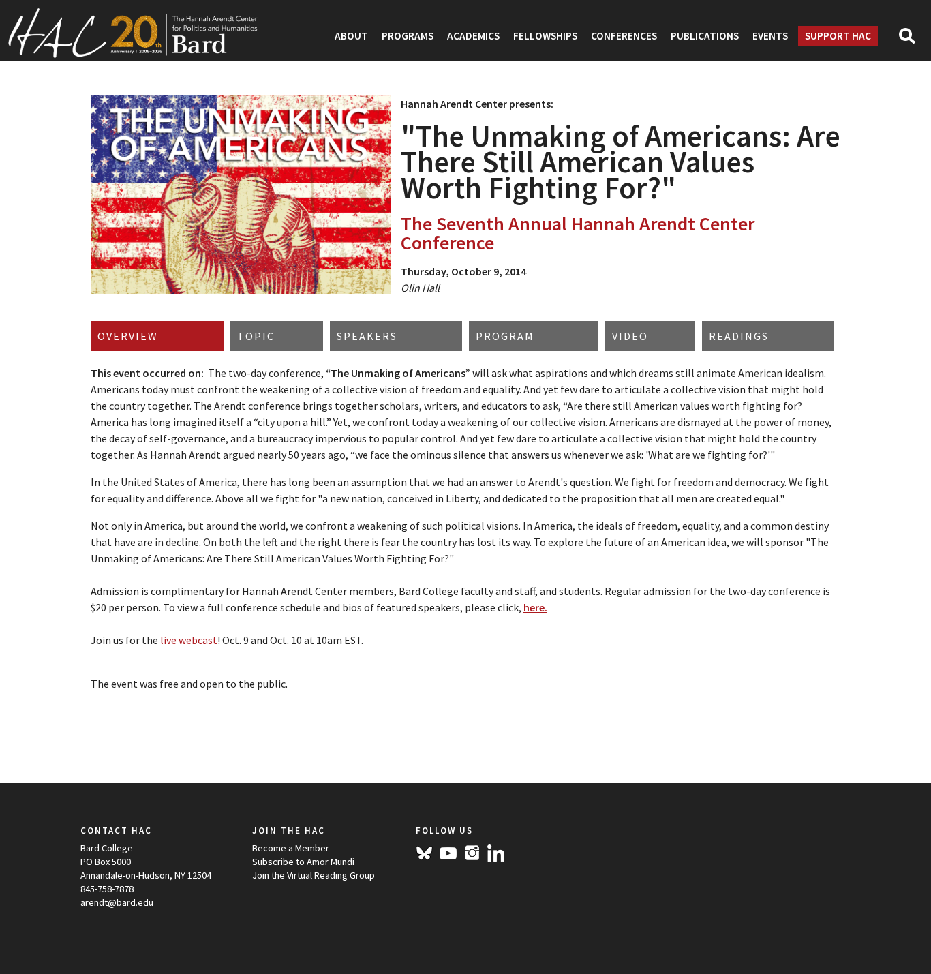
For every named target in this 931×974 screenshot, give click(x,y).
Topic (256, 336)
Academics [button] (473, 35)
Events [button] (770, 35)
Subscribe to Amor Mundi (303, 861)
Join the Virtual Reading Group (313, 875)
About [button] (351, 35)
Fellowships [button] (545, 35)
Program (505, 336)
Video (630, 336)
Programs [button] (407, 35)
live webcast (188, 640)
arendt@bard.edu (116, 902)
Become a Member (290, 848)
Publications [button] (705, 35)
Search (913, 40)
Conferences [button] (624, 35)
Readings (739, 336)
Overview (127, 336)
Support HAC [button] (838, 35)
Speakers (367, 336)
